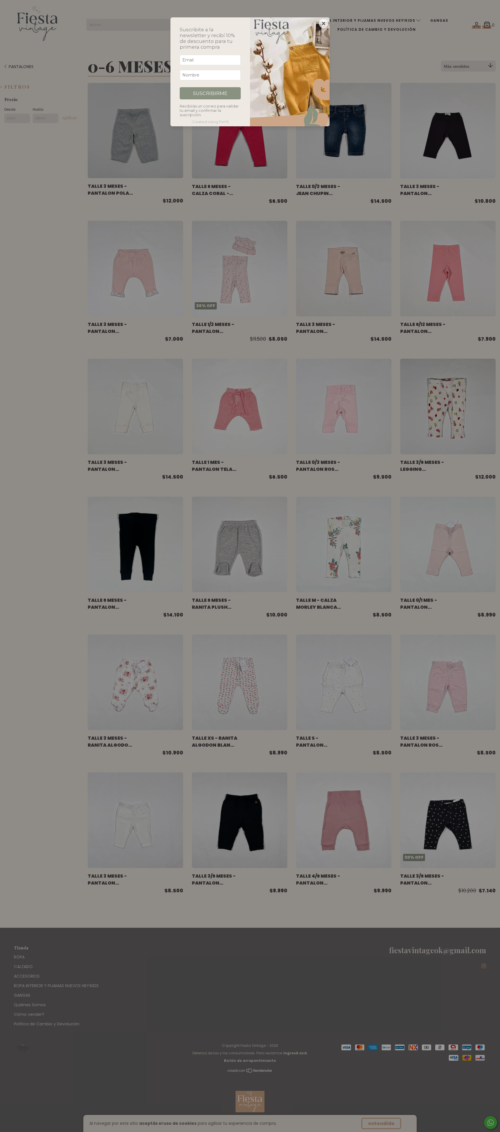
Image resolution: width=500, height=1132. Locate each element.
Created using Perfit (210, 122)
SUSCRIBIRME (210, 93)
